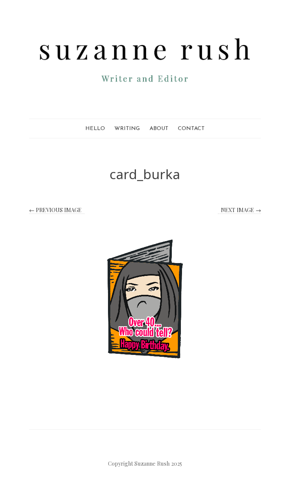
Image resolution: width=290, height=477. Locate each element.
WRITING (127, 129)
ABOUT (159, 129)
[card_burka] (145, 299)
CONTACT (191, 129)
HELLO (95, 129)
